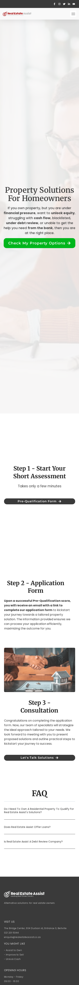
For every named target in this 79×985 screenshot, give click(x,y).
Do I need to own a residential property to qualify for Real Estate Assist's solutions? (39, 810)
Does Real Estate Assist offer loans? (27, 827)
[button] (73, 14)
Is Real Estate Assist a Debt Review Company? (33, 841)
